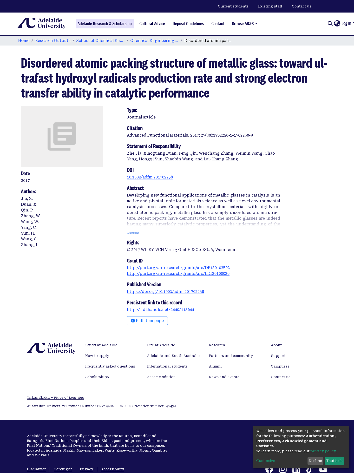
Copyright (63, 469)
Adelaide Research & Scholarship (105, 23)
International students (167, 366)
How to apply (97, 356)
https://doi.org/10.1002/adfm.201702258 (165, 291)
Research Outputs (53, 40)
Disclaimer (36, 469)
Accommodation (161, 377)
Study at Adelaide (101, 345)
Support (278, 356)
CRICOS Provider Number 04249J (147, 406)
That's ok (334, 461)
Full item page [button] (149, 320)
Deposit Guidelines (188, 23)
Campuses (280, 366)
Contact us (301, 6)
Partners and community (231, 356)
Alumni (215, 366)
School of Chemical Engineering (100, 40)
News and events (224, 377)
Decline (315, 461)
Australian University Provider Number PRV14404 (70, 406)
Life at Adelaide (161, 345)
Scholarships (97, 377)
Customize (265, 461)
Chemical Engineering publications (154, 40)
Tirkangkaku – (55, 397)
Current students (233, 6)
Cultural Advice (152, 23)
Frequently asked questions (110, 366)
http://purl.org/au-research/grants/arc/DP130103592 (178, 267)
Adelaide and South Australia (173, 356)
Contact (217, 23)
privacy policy (323, 451)
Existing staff (270, 6)
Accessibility (112, 469)
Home (23, 40)
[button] (337, 23)
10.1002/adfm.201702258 (150, 177)
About (276, 345)
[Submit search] (330, 23)
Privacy (86, 469)
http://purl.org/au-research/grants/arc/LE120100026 (178, 273)
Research (217, 345)
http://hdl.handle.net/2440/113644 (160, 309)
